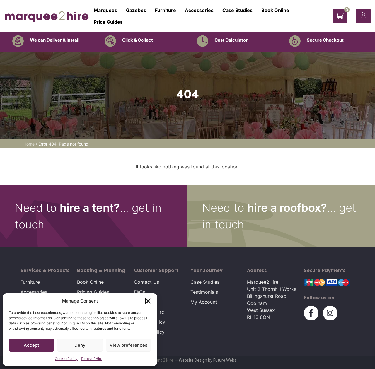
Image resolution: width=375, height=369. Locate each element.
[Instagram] (330, 313)
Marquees (105, 10)
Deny (80, 345)
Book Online (275, 10)
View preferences (128, 345)
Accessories (199, 10)
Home (29, 143)
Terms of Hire (91, 358)
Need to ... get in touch (88, 216)
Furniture (165, 10)
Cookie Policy (66, 358)
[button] (148, 301)
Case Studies (237, 10)
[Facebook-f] (311, 313)
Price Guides (108, 22)
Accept (31, 345)
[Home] (46, 16)
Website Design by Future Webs (207, 360)
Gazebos (136, 10)
